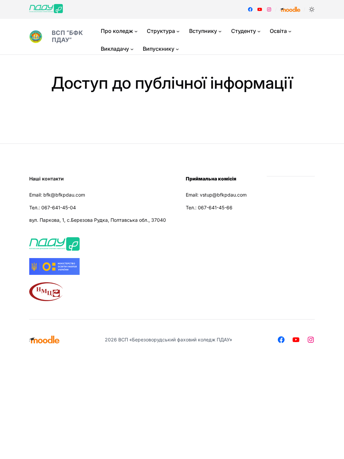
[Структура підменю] (178, 31)
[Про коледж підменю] (136, 31)
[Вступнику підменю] (220, 31)
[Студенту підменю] (259, 31)
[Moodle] (290, 9)
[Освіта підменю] (290, 31)
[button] (312, 9)
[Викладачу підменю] (132, 49)
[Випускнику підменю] (177, 49)
